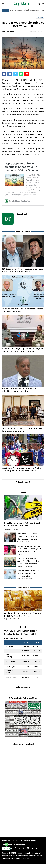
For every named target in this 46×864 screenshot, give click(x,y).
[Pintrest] (24, 848)
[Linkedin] (28, 848)
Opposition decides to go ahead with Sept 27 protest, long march (22, 429)
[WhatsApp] (21, 74)
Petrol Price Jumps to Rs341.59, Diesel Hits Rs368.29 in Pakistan (22, 524)
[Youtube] (11, 848)
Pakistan (40, 17)
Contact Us (17, 840)
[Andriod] (32, 848)
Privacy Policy (30, 840)
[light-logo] (22, 4)
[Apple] (37, 848)
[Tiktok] (20, 848)
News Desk (9, 31)
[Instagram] (15, 848)
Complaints (7, 844)
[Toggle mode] (39, 4)
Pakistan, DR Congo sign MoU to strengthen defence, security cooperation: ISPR (22, 350)
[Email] (26, 74)
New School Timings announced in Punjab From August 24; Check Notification (21, 469)
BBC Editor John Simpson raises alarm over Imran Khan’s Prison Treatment (22, 270)
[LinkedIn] (9, 74)
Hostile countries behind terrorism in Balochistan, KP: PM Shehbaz (19, 389)
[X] (15, 74)
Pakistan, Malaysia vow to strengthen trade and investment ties (22, 310)
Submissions (19, 844)
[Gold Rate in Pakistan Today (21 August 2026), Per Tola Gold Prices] (23, 600)
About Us (6, 840)
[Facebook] (4, 74)
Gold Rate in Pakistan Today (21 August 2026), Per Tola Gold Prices (23, 614)
